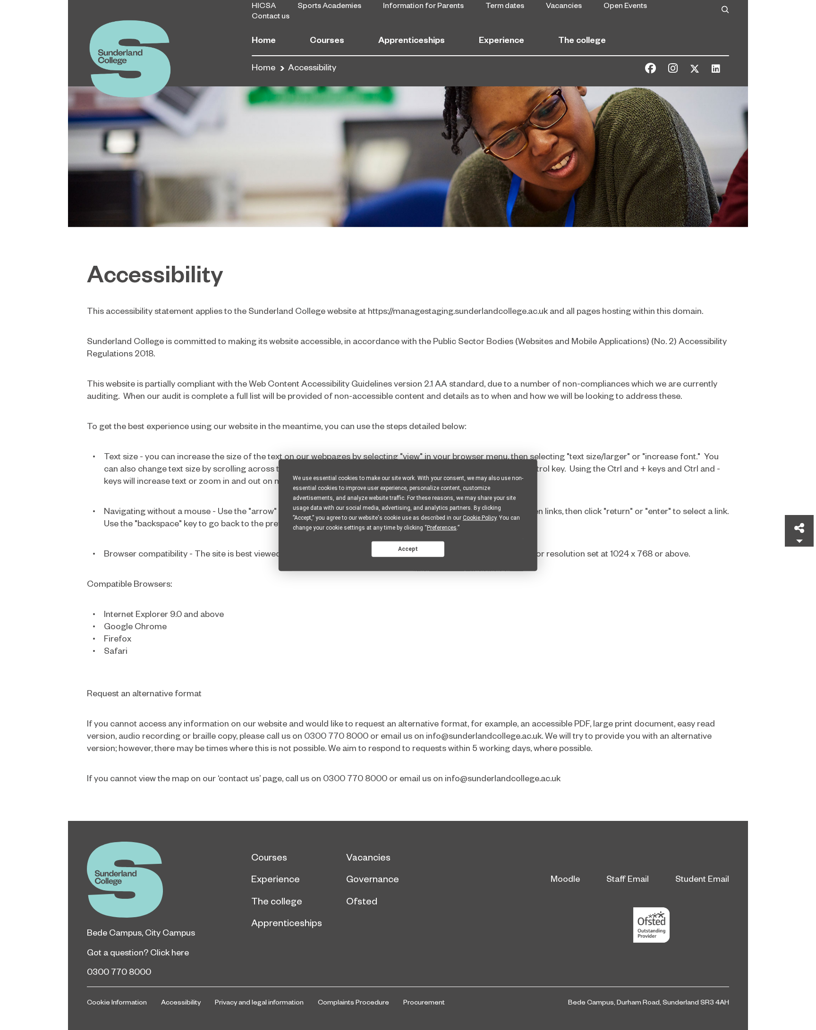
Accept (408, 548)
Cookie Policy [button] (479, 518)
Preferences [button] (442, 527)
